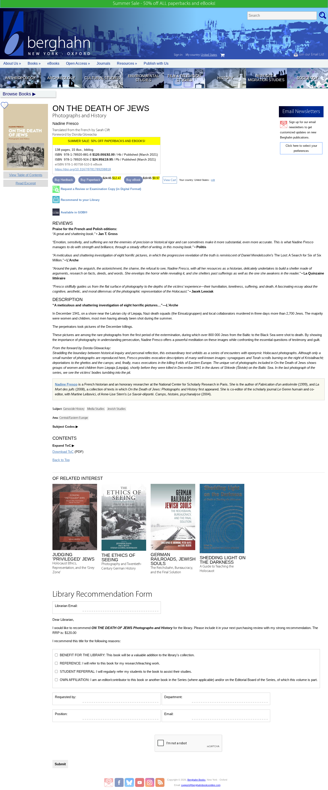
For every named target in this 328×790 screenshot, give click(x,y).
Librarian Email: (66, 606)
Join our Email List (311, 54)
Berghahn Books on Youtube (140, 782)
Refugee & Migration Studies (266, 78)
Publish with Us (156, 63)
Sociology (307, 78)
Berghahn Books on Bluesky (130, 782)
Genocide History (73, 409)
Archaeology (61, 78)
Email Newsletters (108, 782)
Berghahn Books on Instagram (150, 782)
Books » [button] (34, 63)
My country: (201, 55)
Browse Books (17, 93)
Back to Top (61, 460)
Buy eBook (133, 180)
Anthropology (20, 78)
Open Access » (78, 63)
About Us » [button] (12, 63)
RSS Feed (160, 782)
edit (213, 180)
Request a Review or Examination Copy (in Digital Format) (101, 189)
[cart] (222, 55)
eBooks (53, 63)
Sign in (178, 55)
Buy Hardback (64, 180)
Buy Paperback (90, 180)
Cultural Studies (102, 78)
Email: (168, 714)
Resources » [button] (127, 63)
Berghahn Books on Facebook (120, 782)
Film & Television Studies (184, 78)
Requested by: (65, 697)
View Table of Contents (25, 175)
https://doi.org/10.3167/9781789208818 (83, 169)
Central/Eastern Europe (74, 418)
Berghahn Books (196, 779)
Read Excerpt (26, 183)
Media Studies (95, 409)
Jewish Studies (116, 409)
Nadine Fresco (66, 384)
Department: (173, 697)
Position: (61, 714)
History (225, 78)
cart (222, 55)
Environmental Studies (143, 78)
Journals (103, 63)
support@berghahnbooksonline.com (200, 785)
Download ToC (63, 452)
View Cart (170, 180)
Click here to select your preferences (301, 148)
